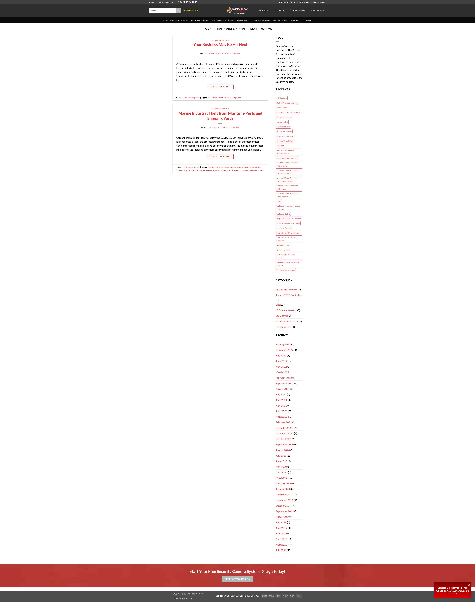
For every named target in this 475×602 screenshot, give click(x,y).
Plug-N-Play (281, 218)
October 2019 (283, 505)
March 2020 (282, 477)
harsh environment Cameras (200, 170)
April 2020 (281, 472)
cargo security (240, 167)
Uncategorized (282, 250)
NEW (278, 201)
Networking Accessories (286, 158)
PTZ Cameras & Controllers (288, 223)
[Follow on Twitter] (184, 2)
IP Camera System (220, 40)
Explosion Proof (283, 126)
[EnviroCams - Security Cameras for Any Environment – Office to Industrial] (237, 10)
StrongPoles (293, 233)
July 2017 (281, 550)
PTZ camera (213, 97)
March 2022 (282, 372)
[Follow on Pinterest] (193, 2)
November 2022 (284, 349)
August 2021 (283, 388)
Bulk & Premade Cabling (286, 103)
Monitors (280, 145)
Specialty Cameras (284, 228)
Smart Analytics (219, 170)
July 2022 (281, 355)
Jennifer (236, 53)
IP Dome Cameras (284, 131)
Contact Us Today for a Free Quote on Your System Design (452, 589)
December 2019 (284, 494)
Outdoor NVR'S (283, 214)
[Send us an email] (187, 2)
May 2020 (281, 466)
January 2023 (283, 344)
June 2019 (281, 527)
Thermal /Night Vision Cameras (285, 239)
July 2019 (281, 522)
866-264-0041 (452, 594)
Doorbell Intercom (284, 117)
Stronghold (281, 233)
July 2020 (281, 455)
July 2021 (281, 394)
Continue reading (220, 87)
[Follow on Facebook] (178, 2)
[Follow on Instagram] (181, 2)
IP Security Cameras (285, 136)
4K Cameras (281, 98)
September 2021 (285, 383)
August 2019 (283, 516)
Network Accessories (287, 321)
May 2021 (281, 405)
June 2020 (281, 461)
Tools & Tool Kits (283, 245)
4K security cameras (286, 289)
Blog (278, 304)
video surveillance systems (230, 97)
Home (165, 20)
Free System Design (237, 579)
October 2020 (283, 438)
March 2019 (282, 544)
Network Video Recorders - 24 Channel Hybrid (288, 179)
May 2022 (281, 366)
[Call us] (190, 2)
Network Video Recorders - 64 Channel (288, 187)
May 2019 (281, 533)
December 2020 (284, 427)
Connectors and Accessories (288, 112)
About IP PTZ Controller (289, 295)
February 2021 (284, 422)
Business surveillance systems (220, 167)
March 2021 (282, 416)
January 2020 (283, 488)
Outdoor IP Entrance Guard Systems (288, 207)
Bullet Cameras (282, 107)
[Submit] (178, 10)
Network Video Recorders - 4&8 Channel (288, 164)
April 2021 (281, 411)
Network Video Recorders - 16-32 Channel (288, 172)
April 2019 (281, 539)
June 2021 (281, 399)
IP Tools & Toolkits (284, 141)
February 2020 (284, 483)
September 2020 (285, 444)
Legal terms (282, 315)
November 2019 (284, 500)
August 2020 (283, 450)
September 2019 (285, 511)
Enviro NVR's (282, 122)
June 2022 (281, 361)
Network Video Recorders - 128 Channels (288, 195)
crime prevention (253, 167)
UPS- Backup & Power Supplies (285, 256)
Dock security (181, 170)
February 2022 (284, 377)
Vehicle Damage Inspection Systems (287, 264)
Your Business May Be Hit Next (220, 44)
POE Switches (295, 218)
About (151, 2)
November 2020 (284, 433)
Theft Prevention (234, 170)
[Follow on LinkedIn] (196, 2)
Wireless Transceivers (285, 270)
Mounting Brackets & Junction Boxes (285, 152)
